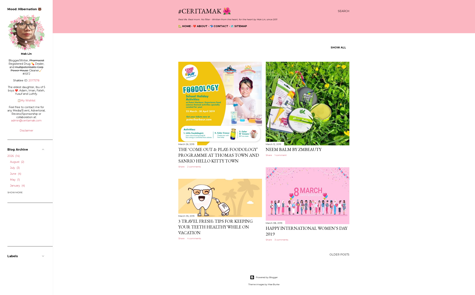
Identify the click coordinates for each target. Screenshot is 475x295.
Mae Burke (273, 284)
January (17, 185)
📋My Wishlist (26, 100)
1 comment (281, 155)
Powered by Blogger (267, 277)
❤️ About (200, 26)
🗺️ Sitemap (238, 26)
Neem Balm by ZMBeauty (293, 149)
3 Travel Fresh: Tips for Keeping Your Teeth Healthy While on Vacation (215, 226)
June (15, 173)
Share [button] (181, 166)
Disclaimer (26, 130)
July (14, 167)
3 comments (281, 239)
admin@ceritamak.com (26, 120)
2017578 (34, 80)
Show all (338, 47)
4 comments (194, 238)
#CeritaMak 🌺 (204, 11)
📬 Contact (219, 26)
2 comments (194, 166)
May (14, 179)
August (16, 162)
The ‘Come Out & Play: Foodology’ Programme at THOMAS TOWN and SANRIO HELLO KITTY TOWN (218, 155)
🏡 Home (184, 26)
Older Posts (339, 254)
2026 (13, 156)
